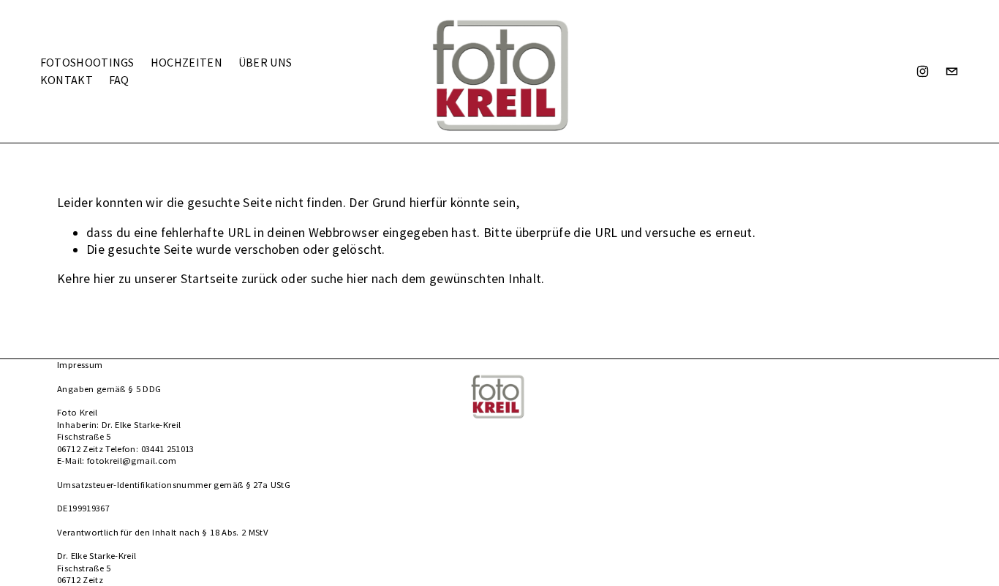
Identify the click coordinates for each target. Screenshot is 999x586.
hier (104, 279)
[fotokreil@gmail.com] (952, 71)
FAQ (119, 79)
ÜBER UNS (265, 62)
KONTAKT (66, 79)
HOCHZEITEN (186, 62)
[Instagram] (923, 71)
